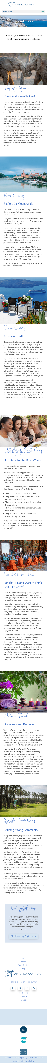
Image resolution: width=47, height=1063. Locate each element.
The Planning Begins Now (23, 936)
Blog (23, 968)
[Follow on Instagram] (27, 988)
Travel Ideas (23, 993)
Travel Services (23, 965)
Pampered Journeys (25, 1057)
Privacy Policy (29, 1061)
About (23, 961)
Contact (23, 1000)
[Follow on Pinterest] (34, 988)
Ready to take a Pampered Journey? (23, 982)
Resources (23, 996)
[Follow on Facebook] (13, 988)
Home (23, 958)
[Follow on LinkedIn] (20, 988)
